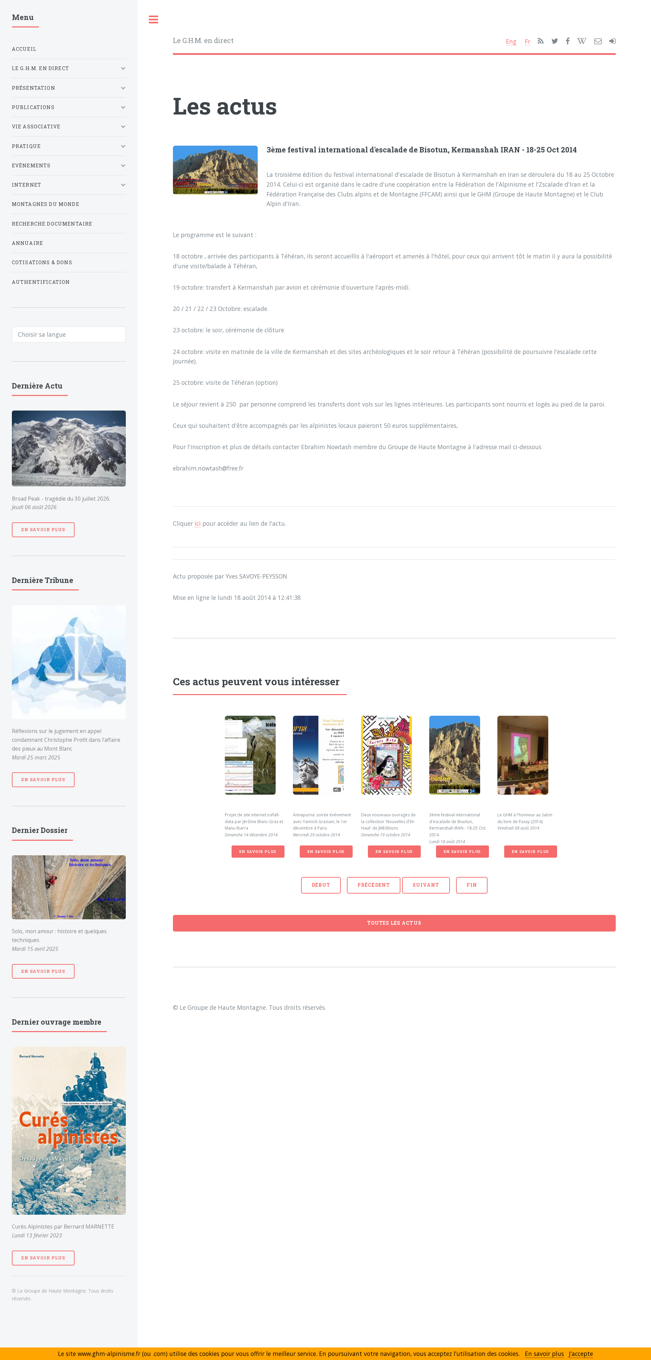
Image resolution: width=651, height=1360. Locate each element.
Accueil (24, 49)
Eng (511, 41)
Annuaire (27, 243)
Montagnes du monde (45, 204)
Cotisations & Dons (42, 262)
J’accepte (581, 1353)
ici (198, 523)
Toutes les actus (394, 923)
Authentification (41, 282)
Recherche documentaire (52, 224)
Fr (527, 41)
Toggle (154, 20)
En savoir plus (257, 851)
